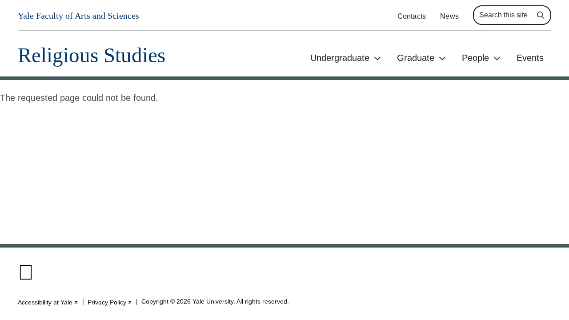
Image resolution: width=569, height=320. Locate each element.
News (449, 16)
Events (530, 58)
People (475, 58)
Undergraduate (339, 58)
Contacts (411, 16)
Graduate (415, 58)
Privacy (110, 302)
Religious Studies (91, 55)
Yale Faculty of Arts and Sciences (78, 15)
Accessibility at (48, 302)
